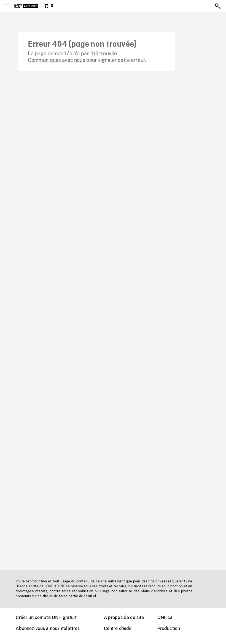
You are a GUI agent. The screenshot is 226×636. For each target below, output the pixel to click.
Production (168, 628)
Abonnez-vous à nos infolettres (48, 628)
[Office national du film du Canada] (26, 6)
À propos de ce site (124, 617)
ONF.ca (165, 617)
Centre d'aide (118, 628)
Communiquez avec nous (56, 60)
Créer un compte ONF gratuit (46, 617)
